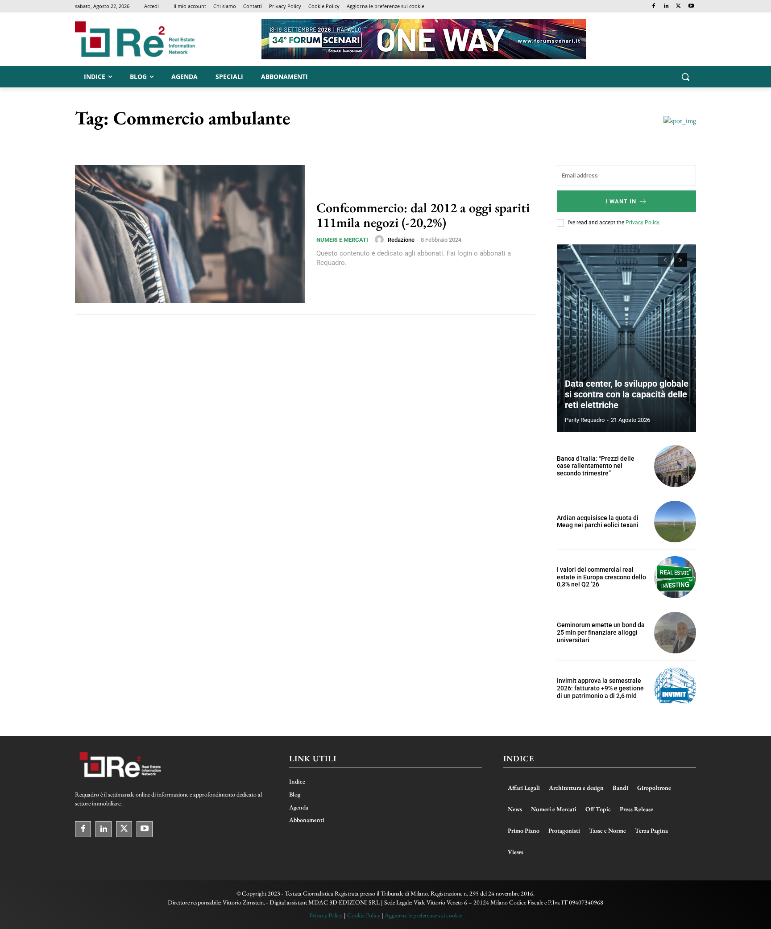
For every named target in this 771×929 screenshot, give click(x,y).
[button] (685, 76)
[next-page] (680, 260)
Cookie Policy (363, 915)
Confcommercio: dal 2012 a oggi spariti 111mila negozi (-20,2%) (423, 215)
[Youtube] (691, 6)
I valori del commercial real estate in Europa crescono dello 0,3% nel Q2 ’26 (601, 577)
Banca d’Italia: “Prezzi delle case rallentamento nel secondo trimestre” (595, 466)
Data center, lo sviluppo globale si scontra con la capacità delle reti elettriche (626, 394)
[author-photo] (380, 239)
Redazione (401, 239)
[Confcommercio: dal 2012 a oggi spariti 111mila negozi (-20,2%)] (190, 234)
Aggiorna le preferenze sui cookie (423, 915)
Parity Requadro (585, 420)
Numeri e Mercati (342, 239)
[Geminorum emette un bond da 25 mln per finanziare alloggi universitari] (675, 633)
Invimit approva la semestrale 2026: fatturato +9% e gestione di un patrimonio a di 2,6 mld (600, 688)
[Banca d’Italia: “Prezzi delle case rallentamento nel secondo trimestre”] (675, 466)
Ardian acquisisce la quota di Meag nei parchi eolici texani (597, 521)
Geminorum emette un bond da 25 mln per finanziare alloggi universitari (601, 632)
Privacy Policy (642, 222)
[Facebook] (654, 6)
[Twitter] (678, 6)
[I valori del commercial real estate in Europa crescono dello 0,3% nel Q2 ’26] (675, 577)
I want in (620, 201)
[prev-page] (664, 260)
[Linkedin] (666, 6)
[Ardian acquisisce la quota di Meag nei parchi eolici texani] (675, 522)
